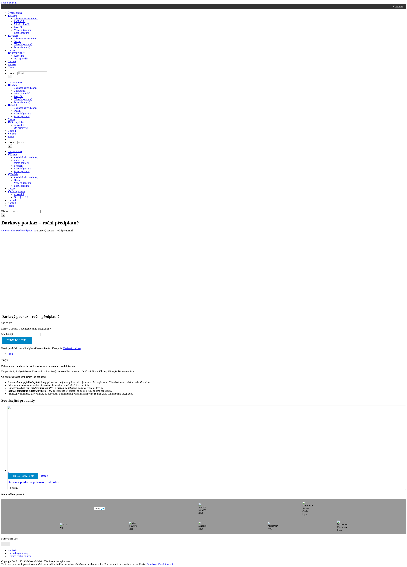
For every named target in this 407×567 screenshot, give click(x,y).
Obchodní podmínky (18, 553)
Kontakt (12, 550)
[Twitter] (5, 545)
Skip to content (8, 2)
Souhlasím (152, 564)
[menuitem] (15, 12)
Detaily (44, 475)
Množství (6, 334)
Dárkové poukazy (72, 348)
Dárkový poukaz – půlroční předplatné (33, 482)
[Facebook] (2, 545)
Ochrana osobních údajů (20, 556)
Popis (10, 353)
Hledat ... (12, 73)
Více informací (165, 564)
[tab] (207, 353)
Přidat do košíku (17, 340)
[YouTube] (8, 545)
